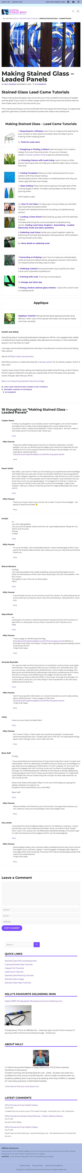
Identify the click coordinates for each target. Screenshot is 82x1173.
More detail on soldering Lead (35, 243)
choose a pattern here (35, 155)
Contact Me (17, 2)
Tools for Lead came (30, 142)
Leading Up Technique (22, 389)
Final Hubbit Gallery (29, 1105)
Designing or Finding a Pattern (35, 149)
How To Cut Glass (29, 204)
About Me (6, 2)
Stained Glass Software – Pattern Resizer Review (41, 1116)
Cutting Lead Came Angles (38, 225)
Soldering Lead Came (30, 232)
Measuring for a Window (31, 131)
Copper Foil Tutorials (14, 968)
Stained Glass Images (14, 979)
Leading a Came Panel (30, 217)
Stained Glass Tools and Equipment (21, 961)
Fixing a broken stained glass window (38, 288)
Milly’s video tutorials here (22, 356)
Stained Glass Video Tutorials (18, 983)
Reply (14, 436)
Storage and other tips (31, 282)
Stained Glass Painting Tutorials (19, 975)
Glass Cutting (26, 186)
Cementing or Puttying (31, 257)
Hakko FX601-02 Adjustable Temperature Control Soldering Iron (33, 1001)
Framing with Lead (29, 277)
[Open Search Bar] (73, 11)
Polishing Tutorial (28, 269)
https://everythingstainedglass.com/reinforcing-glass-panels (38, 454)
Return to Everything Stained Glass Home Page (23, 381)
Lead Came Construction (15, 387)
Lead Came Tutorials (14, 972)
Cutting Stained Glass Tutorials (19, 964)
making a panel (45, 362)
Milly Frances (11, 1105)
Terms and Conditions (54, 1166)
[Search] (37, 944)
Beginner (8, 389)
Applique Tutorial (26, 316)
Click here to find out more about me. (22, 1086)
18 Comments (40, 84)
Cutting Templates (29, 173)
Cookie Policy (24, 1166)
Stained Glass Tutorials (29, 18)
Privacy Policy (37, 1166)
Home (15, 18)
